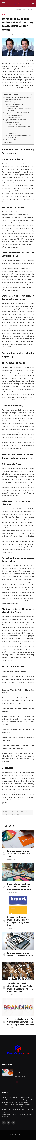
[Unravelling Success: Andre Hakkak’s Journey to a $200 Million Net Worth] (18, 55)
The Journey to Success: (14, 102)
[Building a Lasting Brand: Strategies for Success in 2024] (18, 839)
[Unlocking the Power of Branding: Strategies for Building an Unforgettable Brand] (18, 905)
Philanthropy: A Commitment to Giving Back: (19, 128)
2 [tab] (19, 1082)
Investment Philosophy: (15, 117)
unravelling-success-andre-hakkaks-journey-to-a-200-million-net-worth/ (17, 812)
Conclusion (8, 142)
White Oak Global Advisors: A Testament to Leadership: (20, 109)
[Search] (33, 3)
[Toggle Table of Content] (29, 94)
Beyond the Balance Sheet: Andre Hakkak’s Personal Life (15, 121)
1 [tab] (17, 1082)
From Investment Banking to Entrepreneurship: (16, 105)
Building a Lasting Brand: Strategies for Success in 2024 (18, 853)
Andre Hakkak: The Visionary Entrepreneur (18, 97)
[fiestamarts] (19, 3)
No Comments (18, 34)
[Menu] (3, 3)
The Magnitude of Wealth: (15, 115)
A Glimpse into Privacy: (14, 124)
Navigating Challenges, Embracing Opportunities (18, 132)
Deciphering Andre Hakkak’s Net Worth (16, 113)
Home (3, 9)
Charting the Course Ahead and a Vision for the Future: (19, 136)
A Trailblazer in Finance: (14, 99)
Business (5, 14)
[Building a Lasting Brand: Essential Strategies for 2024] (18, 941)
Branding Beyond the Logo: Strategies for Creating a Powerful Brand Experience (19, 887)
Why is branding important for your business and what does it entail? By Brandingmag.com (20, 1022)
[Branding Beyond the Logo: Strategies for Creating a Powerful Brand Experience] (18, 872)
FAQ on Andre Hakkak (11, 140)
